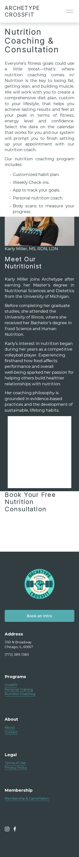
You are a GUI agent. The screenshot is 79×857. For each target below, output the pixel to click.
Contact (11, 732)
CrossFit (11, 685)
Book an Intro (39, 616)
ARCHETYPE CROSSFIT (22, 11)
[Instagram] (7, 829)
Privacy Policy (16, 768)
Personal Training (19, 689)
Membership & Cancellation (27, 798)
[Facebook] (14, 829)
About (10, 727)
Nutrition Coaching (20, 694)
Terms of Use (15, 763)
